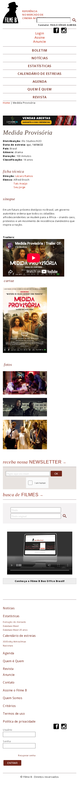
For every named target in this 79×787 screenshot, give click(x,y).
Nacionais (8, 645)
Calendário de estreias (19, 636)
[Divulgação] (25, 320)
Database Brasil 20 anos (15, 630)
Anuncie (39, 41)
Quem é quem (39, 89)
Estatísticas (39, 66)
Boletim (39, 50)
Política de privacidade (19, 721)
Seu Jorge (20, 187)
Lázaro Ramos (24, 176)
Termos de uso (14, 713)
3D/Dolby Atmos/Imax (14, 641)
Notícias (39, 58)
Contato (9, 682)
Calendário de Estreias (40, 74)
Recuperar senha (26, 755)
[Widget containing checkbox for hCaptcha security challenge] (47, 482)
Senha (7, 741)
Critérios (9, 706)
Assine (40, 37)
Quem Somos (12, 698)
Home (6, 102)
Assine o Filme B (15, 690)
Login (39, 33)
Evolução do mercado (14, 622)
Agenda (40, 81)
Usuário (7, 729)
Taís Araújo (20, 183)
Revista (40, 97)
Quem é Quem (13, 661)
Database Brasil (11, 626)
